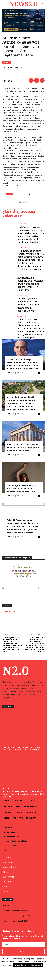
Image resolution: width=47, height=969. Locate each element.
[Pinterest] (42, 80)
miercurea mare (20, 194)
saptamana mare (33, 194)
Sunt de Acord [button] (36, 965)
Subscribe (23, 951)
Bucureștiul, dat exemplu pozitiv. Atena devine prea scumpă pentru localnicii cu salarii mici (30, 283)
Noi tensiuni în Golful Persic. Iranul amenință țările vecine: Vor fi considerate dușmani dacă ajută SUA (23, 794)
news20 (10, 67)
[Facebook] (31, 80)
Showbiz (6, 62)
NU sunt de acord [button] (20, 965)
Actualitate (21, 223)
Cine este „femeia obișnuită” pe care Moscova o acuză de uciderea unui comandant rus (28, 304)
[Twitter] (36, 80)
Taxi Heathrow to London (12, 611)
